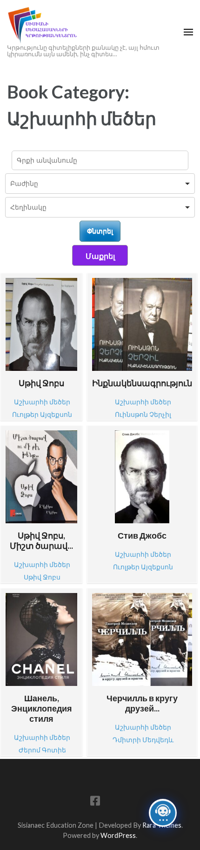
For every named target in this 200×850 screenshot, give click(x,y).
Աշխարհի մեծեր (42, 402)
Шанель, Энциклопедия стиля (41, 708)
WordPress (118, 835)
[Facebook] (95, 802)
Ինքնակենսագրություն (142, 383)
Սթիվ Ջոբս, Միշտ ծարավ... (41, 540)
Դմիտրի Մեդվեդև (143, 740)
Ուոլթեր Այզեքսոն (42, 414)
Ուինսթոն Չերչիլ (143, 414)
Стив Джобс (142, 535)
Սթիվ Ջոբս (41, 383)
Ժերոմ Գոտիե (42, 750)
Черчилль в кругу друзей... (142, 703)
